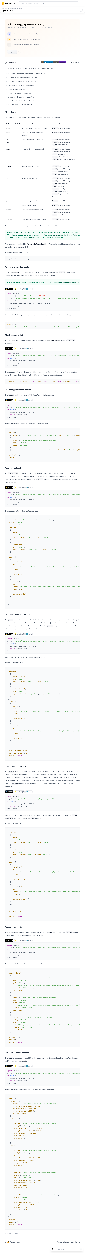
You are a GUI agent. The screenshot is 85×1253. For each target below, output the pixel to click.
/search (8, 166)
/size (7, 205)
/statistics (9, 209)
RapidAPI (44, 244)
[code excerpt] (77, 258)
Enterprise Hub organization (68, 282)
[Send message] (81, 1249)
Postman (30, 244)
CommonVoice (72, 235)
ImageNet (10, 237)
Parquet (53, 932)
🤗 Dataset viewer (12, 1242)
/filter (7, 178)
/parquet (8, 201)
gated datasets (58, 235)
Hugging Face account (24, 232)
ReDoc (36, 244)
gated (18, 272)
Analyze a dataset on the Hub (68, 1242)
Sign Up (12, 52)
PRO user (51, 282)
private (10, 272)
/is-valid (8, 128)
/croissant (9, 219)
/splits (8, 132)
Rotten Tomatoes (53, 340)
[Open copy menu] (79, 62)
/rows (8, 149)
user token (32, 237)
